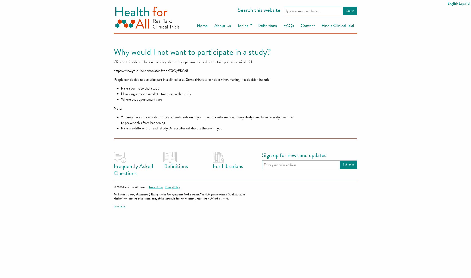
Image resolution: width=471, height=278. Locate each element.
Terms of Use (156, 187)
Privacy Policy (172, 187)
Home (202, 25)
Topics (243, 25)
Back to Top (120, 206)
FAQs (288, 25)
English (452, 3)
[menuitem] (202, 25)
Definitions (267, 25)
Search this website (259, 10)
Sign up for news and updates (294, 155)
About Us (222, 25)
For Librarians (228, 166)
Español (464, 3)
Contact (308, 25)
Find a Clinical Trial (338, 25)
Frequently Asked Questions (133, 169)
